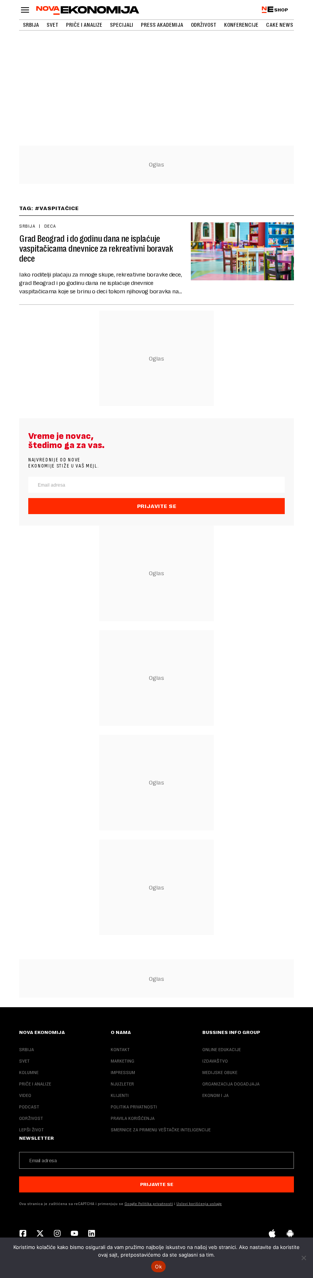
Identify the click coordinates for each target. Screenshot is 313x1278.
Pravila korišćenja (133, 1118)
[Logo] (87, 10)
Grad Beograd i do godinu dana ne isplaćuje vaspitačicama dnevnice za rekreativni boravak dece (96, 249)
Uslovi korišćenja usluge (199, 1204)
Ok (158, 1266)
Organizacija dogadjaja (231, 1084)
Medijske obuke (219, 1072)
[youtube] (74, 1234)
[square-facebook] (23, 1234)
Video (25, 1095)
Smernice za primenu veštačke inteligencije (161, 1129)
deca (50, 226)
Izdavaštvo (215, 1061)
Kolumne (29, 1072)
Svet (52, 24)
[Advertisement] (156, 57)
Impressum (123, 1072)
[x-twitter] (40, 1234)
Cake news (279, 24)
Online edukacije (221, 1049)
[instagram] (57, 1234)
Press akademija (162, 24)
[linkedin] (91, 1234)
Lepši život (31, 1129)
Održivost (203, 24)
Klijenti (120, 1095)
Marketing (122, 1061)
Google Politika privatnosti (148, 1204)
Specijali (121, 24)
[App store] (272, 1234)
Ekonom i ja (215, 1095)
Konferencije (241, 24)
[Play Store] (290, 1234)
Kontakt (120, 1049)
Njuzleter (122, 1084)
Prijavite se (156, 506)
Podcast (29, 1107)
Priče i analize (84, 24)
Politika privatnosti (134, 1107)
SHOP (281, 10)
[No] (303, 1258)
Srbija (31, 24)
